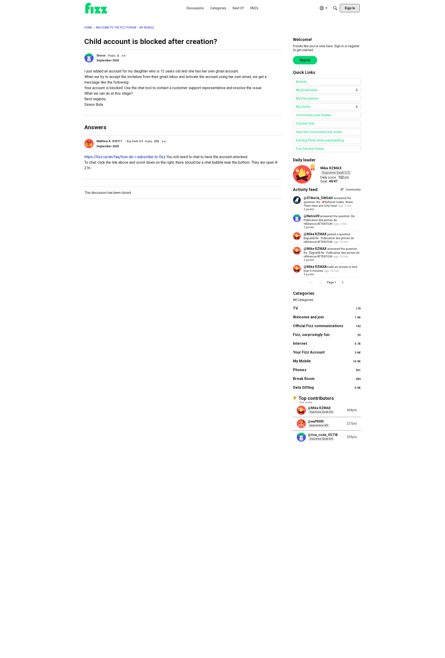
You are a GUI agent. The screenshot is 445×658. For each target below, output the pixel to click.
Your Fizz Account (327, 352)
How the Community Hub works (319, 132)
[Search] (335, 8)
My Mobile (327, 361)
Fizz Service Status (310, 148)
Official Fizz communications (327, 326)
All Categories (303, 300)
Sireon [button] (100, 55)
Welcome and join (327, 317)
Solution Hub (305, 123)
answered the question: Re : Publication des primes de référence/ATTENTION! (330, 220)
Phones (327, 370)
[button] (89, 58)
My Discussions (307, 98)
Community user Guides (313, 115)
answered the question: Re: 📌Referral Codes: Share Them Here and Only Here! (328, 202)
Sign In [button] (305, 60)
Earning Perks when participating (320, 140)
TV (327, 308)
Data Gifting (327, 387)
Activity (301, 82)
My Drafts (327, 107)
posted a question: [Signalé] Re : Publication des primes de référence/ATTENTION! (329, 238)
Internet (327, 343)
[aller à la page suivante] (342, 282)
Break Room (327, 378)
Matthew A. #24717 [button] (109, 141)
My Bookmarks (327, 90)
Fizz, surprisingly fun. (327, 334)
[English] (96, 8)
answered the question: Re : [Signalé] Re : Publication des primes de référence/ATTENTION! (331, 252)
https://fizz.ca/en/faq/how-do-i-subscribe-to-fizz (124, 157)
